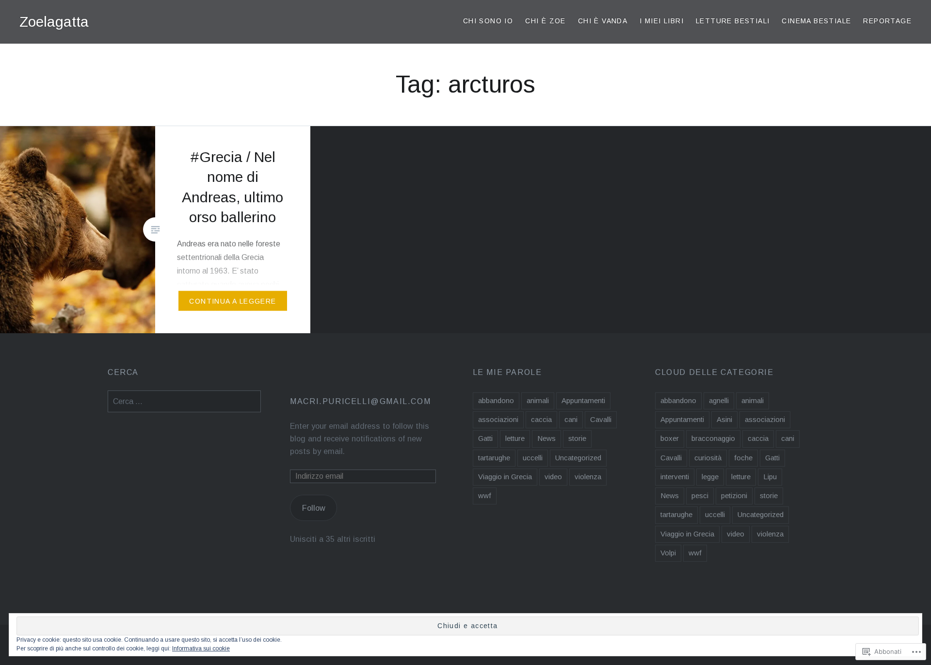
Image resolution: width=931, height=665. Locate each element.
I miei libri (662, 21)
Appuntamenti (583, 400)
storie (577, 438)
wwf (484, 495)
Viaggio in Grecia (505, 476)
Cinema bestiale (816, 21)
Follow (313, 507)
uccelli (533, 458)
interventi (674, 476)
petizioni (734, 495)
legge (710, 476)
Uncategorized (578, 458)
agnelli (719, 400)
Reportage (887, 21)
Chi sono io (488, 21)
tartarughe (494, 458)
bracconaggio (713, 438)
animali (538, 400)
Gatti (485, 438)
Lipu (770, 476)
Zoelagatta (54, 22)
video (553, 476)
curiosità (708, 458)
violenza (588, 476)
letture (515, 438)
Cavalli (600, 419)
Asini (724, 419)
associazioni (498, 419)
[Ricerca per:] (184, 401)
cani (571, 419)
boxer (669, 438)
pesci (699, 495)
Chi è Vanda (602, 21)
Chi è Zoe (545, 21)
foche (743, 458)
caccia (541, 419)
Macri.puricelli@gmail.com (360, 401)
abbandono (496, 400)
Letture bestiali (733, 21)
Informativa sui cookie (201, 648)
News (546, 438)
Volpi (668, 553)
